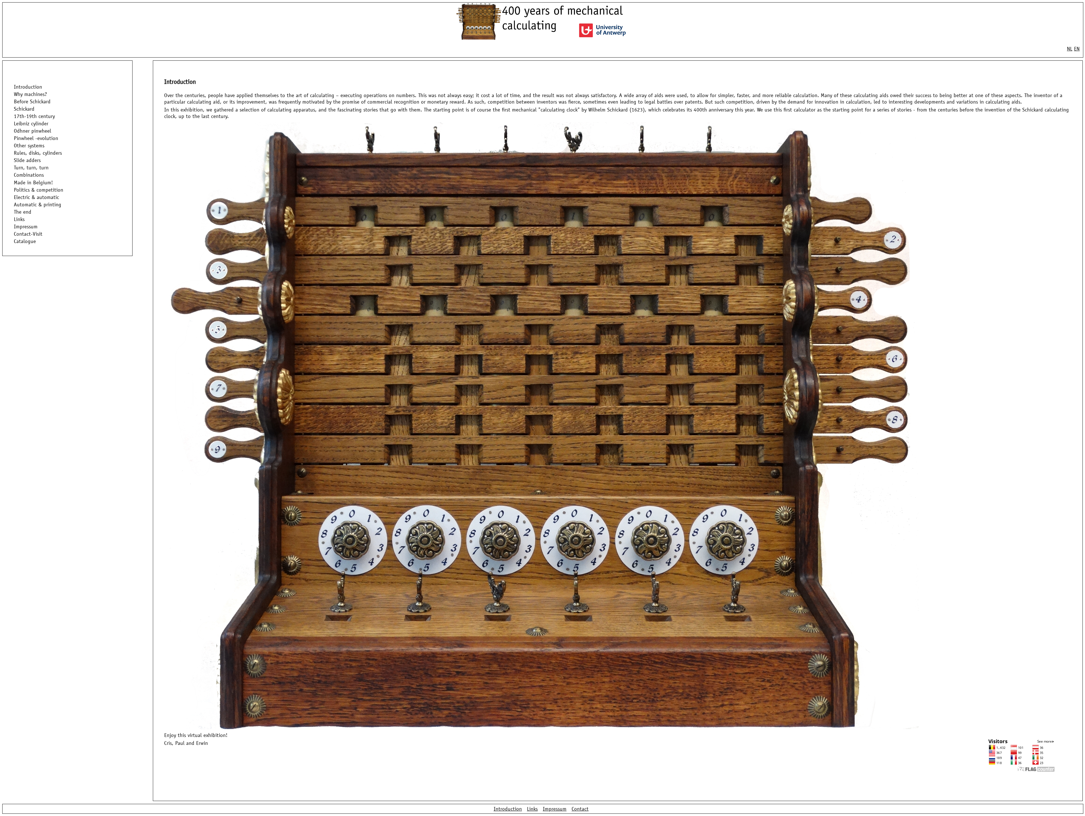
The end (22, 212)
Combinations (29, 175)
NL (1069, 48)
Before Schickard (32, 101)
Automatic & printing (37, 204)
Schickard (24, 109)
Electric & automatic (36, 197)
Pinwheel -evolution (36, 138)
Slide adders (27, 160)
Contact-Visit (28, 234)
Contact (580, 809)
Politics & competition (38, 190)
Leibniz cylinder (31, 123)
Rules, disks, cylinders (38, 153)
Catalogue (25, 241)
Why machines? (30, 94)
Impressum (26, 226)
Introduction (28, 87)
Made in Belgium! (33, 182)
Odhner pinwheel (32, 131)
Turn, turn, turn (31, 168)
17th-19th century (34, 116)
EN (1077, 48)
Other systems (29, 146)
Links (19, 219)
